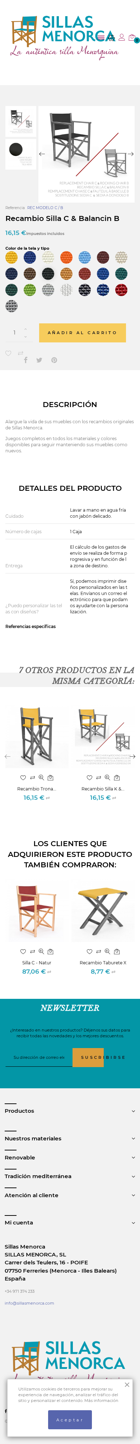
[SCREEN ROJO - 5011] (121, 290)
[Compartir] (26, 360)
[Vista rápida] (41, 778)
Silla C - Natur (36, 962)
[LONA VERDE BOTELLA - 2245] (11, 290)
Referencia (15, 208)
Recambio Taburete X (103, 962)
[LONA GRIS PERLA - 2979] (48, 290)
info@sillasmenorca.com (29, 1303)
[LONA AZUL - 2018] (30, 257)
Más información (101, 1400)
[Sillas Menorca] (65, 38)
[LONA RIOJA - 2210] (85, 274)
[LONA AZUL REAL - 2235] (103, 274)
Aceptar (70, 1419)
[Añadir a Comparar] (21, 353)
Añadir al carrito (83, 332)
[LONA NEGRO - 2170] (48, 274)
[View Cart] (132, 38)
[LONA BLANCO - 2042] (48, 257)
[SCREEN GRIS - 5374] (11, 306)
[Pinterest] (54, 360)
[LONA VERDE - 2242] (121, 274)
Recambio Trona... (36, 789)
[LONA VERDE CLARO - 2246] (30, 290)
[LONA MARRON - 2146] (30, 274)
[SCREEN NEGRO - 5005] (85, 290)
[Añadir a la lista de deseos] (8, 353)
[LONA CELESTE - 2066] (85, 257)
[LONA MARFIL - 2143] (121, 257)
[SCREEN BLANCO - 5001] (66, 290)
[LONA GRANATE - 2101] (103, 257)
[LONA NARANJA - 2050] (66, 257)
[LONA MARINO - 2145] (11, 274)
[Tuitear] (39, 360)
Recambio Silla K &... (103, 789)
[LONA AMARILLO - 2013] (11, 257)
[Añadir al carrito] (50, 778)
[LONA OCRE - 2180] (66, 274)
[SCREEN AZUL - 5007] (103, 290)
